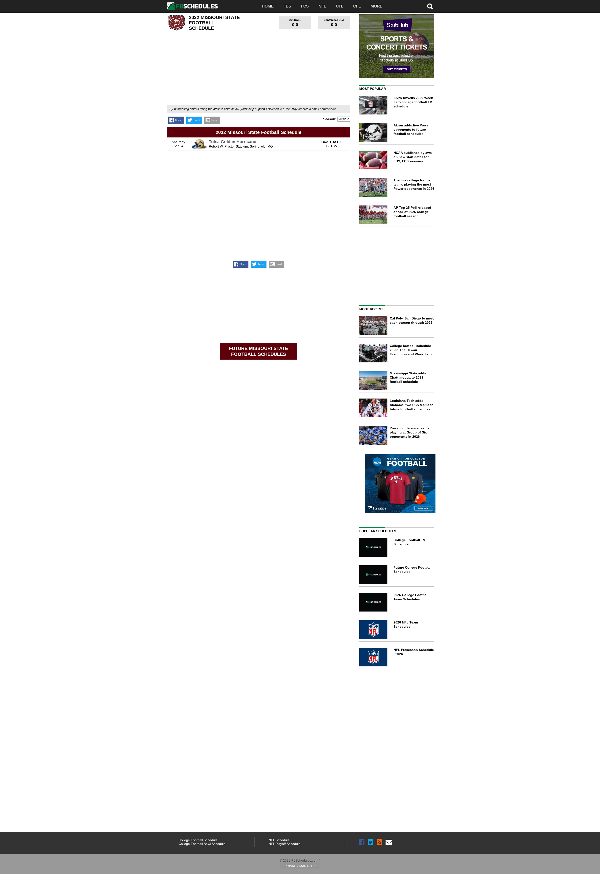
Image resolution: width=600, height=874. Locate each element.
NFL (322, 6)
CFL (357, 6)
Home (268, 6)
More (376, 6)
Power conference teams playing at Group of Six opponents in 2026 (409, 432)
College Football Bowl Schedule (202, 844)
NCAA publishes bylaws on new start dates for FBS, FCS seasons (413, 157)
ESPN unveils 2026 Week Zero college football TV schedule (413, 102)
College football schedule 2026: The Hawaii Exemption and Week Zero (411, 350)
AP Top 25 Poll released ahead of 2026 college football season (412, 212)
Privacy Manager (300, 866)
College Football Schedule (198, 840)
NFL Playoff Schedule (284, 844)
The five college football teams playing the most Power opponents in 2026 (414, 184)
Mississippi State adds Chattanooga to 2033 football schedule (408, 377)
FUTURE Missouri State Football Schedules (258, 351)
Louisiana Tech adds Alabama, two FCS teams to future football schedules (412, 405)
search (430, 6)
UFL (339, 6)
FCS (305, 6)
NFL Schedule (279, 840)
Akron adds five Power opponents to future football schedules (412, 129)
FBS (287, 6)
